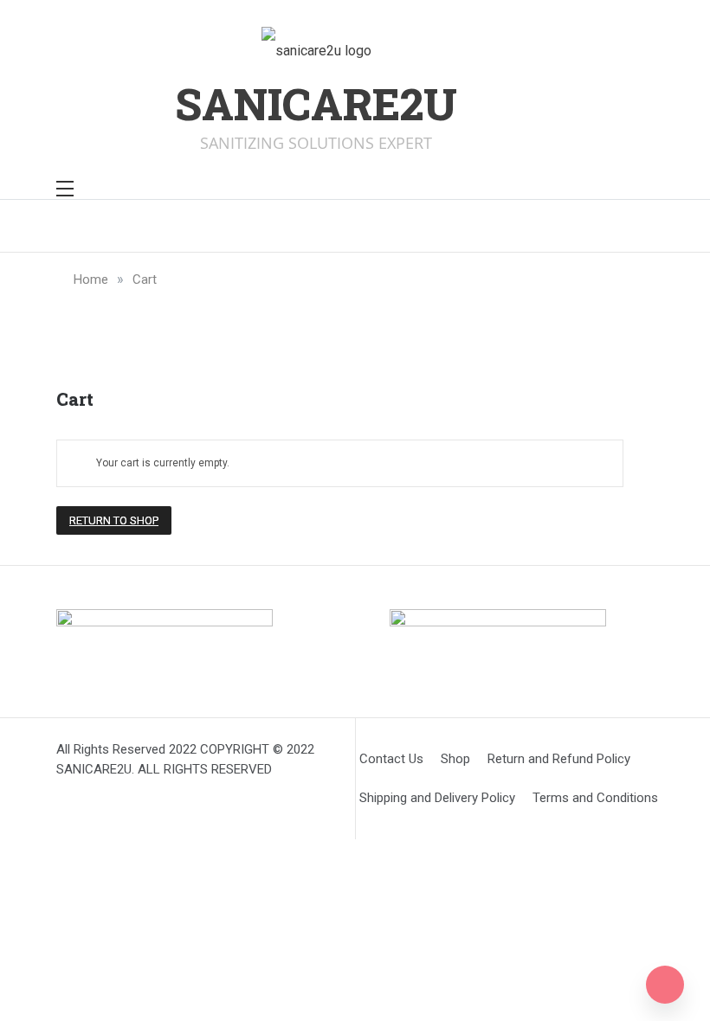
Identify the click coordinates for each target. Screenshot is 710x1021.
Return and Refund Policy (558, 759)
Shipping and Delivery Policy (437, 798)
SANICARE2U (316, 103)
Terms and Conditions (595, 798)
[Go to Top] (665, 985)
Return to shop (113, 520)
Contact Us (391, 759)
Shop (455, 759)
